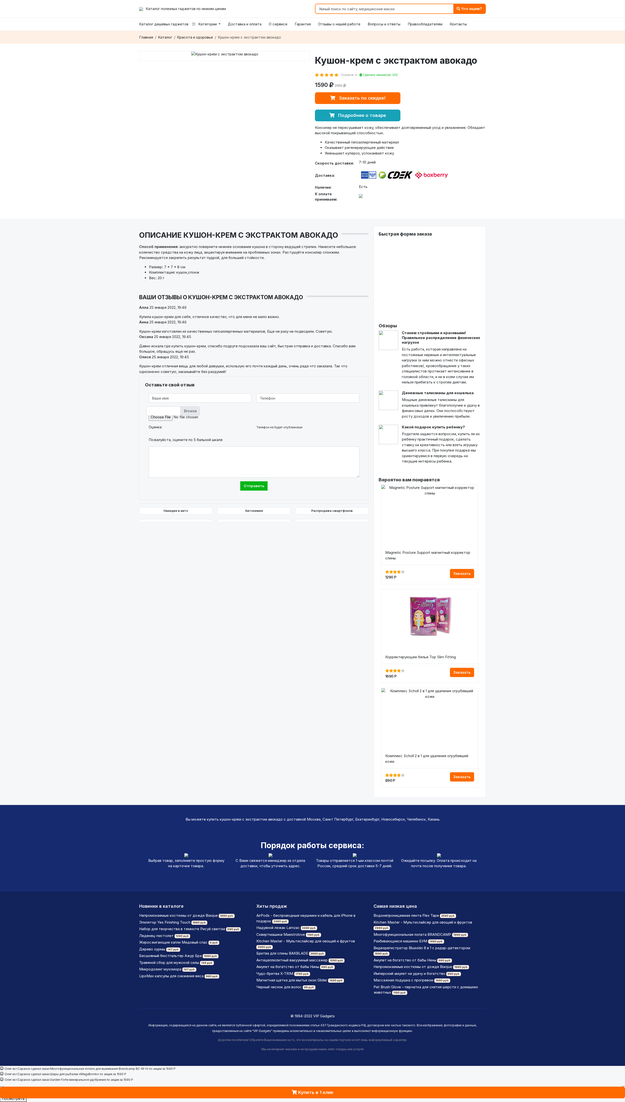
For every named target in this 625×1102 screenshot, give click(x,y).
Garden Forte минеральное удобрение (78, 1079)
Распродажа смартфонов (332, 511)
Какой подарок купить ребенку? (433, 427)
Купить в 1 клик (315, 1092)
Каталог (165, 37)
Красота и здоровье (195, 37)
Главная (146, 37)
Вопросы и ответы (384, 24)
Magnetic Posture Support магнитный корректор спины (427, 555)
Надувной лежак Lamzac (278, 927)
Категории (207, 24)
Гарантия (303, 24)
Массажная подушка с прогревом (403, 980)
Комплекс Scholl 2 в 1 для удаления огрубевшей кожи (426, 758)
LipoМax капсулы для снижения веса (171, 976)
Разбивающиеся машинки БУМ (400, 941)
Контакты (458, 24)
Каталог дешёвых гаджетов (163, 24)
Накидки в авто (176, 511)
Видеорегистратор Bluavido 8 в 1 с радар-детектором (422, 948)
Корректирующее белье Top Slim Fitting (420, 657)
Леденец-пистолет (156, 935)
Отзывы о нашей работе (339, 24)
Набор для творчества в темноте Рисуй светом (182, 929)
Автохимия (254, 511)
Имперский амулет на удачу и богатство (409, 973)
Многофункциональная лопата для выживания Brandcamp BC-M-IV (99, 1069)
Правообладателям (425, 24)
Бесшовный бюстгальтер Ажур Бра (170, 955)
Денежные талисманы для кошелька (438, 393)
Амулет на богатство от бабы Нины (287, 966)
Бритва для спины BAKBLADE (282, 953)
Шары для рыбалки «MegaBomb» (74, 1074)
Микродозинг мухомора (160, 969)
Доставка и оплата (244, 24)
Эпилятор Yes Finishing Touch (164, 922)
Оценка (155, 427)
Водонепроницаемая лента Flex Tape (406, 915)
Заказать (462, 573)
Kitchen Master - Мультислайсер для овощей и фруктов (305, 941)
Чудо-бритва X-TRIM (274, 973)
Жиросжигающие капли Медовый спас (173, 942)
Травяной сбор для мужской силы (169, 962)
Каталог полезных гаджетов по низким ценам (185, 8)
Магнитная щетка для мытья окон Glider (291, 980)
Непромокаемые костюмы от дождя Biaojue (178, 915)
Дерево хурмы (152, 949)
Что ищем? (471, 8)
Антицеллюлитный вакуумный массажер (292, 960)
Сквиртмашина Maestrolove (280, 934)
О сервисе (278, 24)
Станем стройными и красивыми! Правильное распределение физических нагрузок (441, 337)
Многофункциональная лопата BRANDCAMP (412, 934)
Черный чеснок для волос (279, 987)
